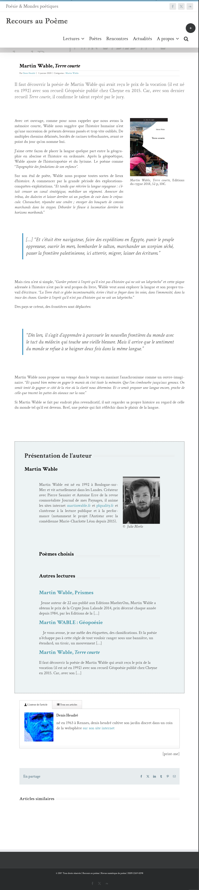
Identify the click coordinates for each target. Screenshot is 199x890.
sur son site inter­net (98, 728)
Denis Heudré (29, 73)
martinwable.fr (79, 505)
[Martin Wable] (141, 478)
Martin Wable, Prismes (66, 592)
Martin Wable (72, 73)
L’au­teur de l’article (37, 704)
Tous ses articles (68, 704)
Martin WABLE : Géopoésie (71, 622)
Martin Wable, (69, 652)
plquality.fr (105, 505)
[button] (186, 38)
